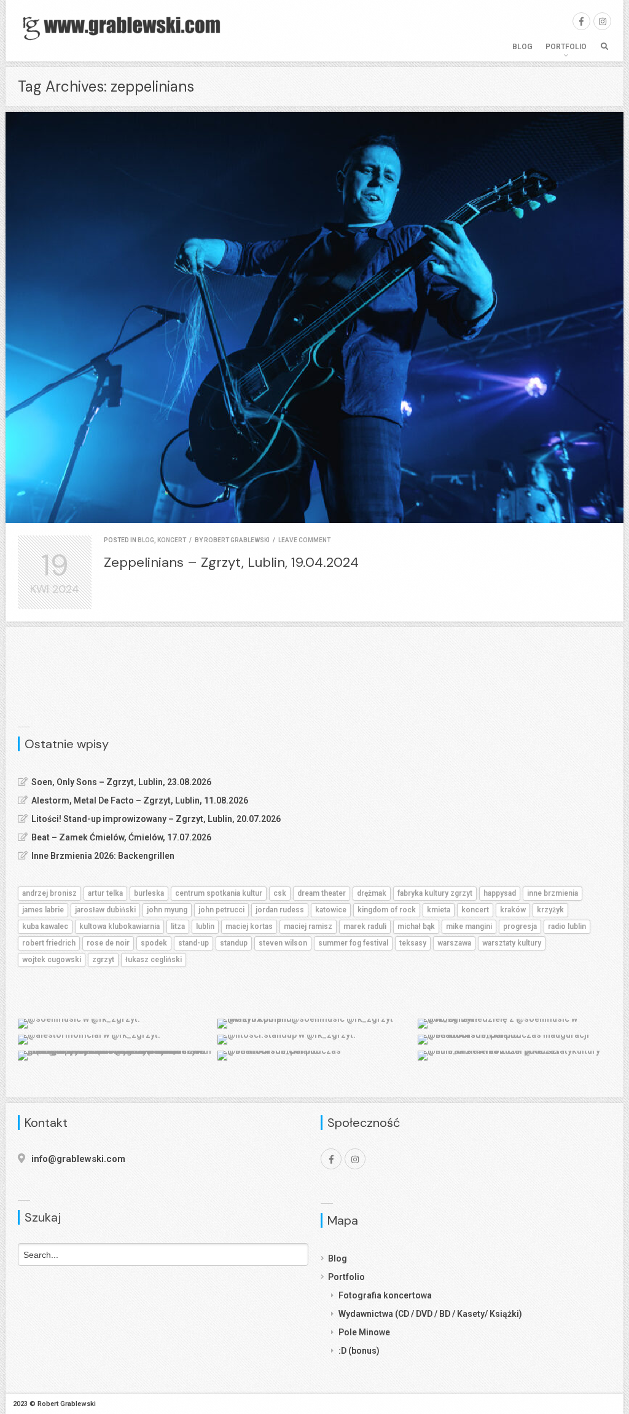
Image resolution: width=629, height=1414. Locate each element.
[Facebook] (581, 21)
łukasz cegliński (153, 959)
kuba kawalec (45, 926)
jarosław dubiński (105, 910)
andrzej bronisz (49, 893)
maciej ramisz (308, 926)
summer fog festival (353, 943)
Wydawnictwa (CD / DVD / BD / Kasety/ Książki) (430, 1314)
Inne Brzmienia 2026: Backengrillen (102, 856)
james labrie (43, 910)
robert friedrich (49, 943)
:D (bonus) (359, 1351)
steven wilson (283, 943)
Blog (522, 46)
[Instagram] (602, 21)
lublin (205, 926)
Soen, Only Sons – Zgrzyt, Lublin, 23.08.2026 (121, 782)
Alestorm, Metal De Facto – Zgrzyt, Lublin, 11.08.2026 (139, 800)
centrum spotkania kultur (218, 893)
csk (279, 893)
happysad (499, 893)
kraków (513, 910)
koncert (171, 540)
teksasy (412, 943)
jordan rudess (280, 910)
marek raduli (364, 926)
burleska (149, 893)
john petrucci (221, 910)
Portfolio (566, 46)
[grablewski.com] (125, 27)
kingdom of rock (386, 910)
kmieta (438, 910)
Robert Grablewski (237, 540)
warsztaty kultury (511, 943)
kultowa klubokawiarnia (119, 926)
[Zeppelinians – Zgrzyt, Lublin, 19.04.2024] (314, 317)
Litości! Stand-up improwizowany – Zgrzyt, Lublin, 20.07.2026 (156, 819)
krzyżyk (550, 910)
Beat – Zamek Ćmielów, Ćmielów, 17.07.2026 (121, 837)
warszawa (454, 943)
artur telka (105, 893)
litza (178, 926)
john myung (167, 910)
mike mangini (469, 926)
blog (146, 540)
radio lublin (567, 926)
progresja (520, 926)
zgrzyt (103, 959)
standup (234, 943)
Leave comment (304, 540)
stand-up (193, 943)
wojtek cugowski (51, 959)
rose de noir (108, 943)
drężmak (371, 893)
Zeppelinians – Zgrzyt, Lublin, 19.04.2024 (231, 562)
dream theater (321, 893)
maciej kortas (249, 926)
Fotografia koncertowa (385, 1295)
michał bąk (416, 926)
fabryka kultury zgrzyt (434, 893)
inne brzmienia (552, 893)
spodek (154, 943)
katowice (330, 910)
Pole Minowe (364, 1332)
